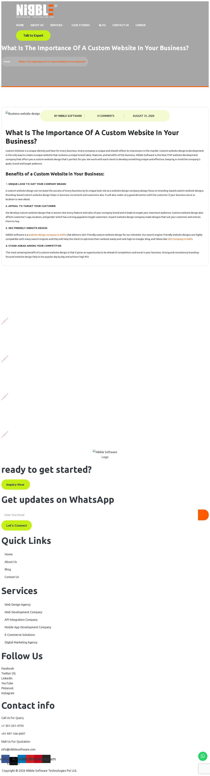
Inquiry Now (15, 484)
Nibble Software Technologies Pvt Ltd (51, 770)
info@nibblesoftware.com (18, 749)
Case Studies (81, 25)
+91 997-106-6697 (13, 733)
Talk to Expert (33, 35)
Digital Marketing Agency (21, 642)
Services (56, 25)
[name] (36, 17)
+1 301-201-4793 (12, 725)
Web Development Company (23, 612)
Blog (102, 25)
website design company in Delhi (47, 234)
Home (20, 25)
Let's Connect (16, 525)
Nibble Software (145, 155)
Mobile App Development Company (28, 627)
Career (141, 25)
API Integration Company (21, 619)
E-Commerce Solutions (20, 634)
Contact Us (120, 25)
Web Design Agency (18, 604)
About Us (36, 25)
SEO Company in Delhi (180, 239)
